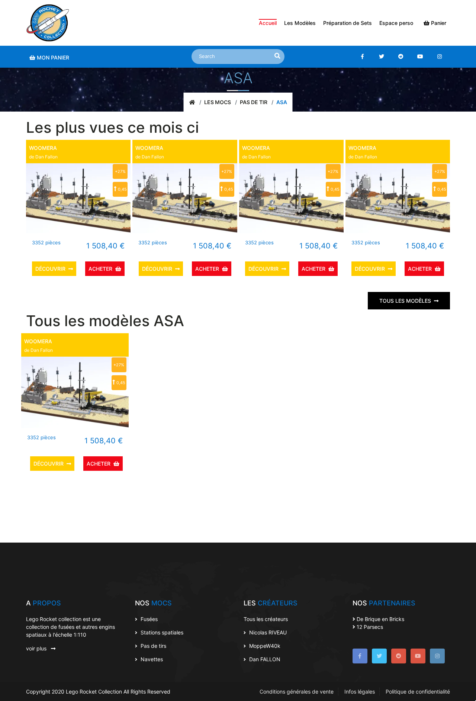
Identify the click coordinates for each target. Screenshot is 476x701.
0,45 (122, 189)
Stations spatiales (161, 632)
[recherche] (277, 56)
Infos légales (359, 691)
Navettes (151, 659)
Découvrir (50, 269)
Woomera (43, 148)
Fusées (148, 619)
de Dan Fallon (43, 157)
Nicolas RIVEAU (267, 632)
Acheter (100, 269)
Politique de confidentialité (418, 691)
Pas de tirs (152, 646)
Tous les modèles (405, 301)
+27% (120, 171)
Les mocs (217, 102)
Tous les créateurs (266, 619)
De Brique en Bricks (379, 619)
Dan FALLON (264, 659)
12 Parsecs (369, 627)
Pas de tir (253, 102)
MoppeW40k (264, 646)
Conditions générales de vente (297, 691)
